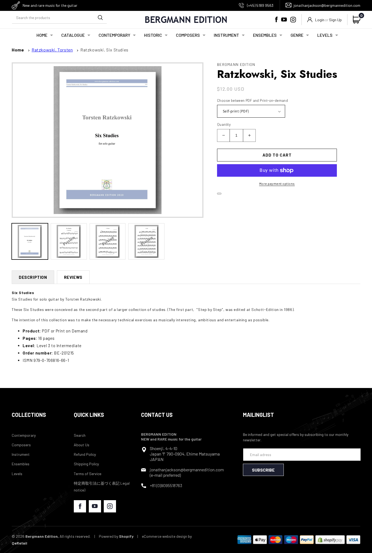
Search (80, 435)
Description (33, 277)
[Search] (100, 17)
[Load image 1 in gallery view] (30, 241)
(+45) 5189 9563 (260, 5)
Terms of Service (87, 473)
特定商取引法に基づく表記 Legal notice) (102, 486)
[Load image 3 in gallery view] (108, 241)
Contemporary (24, 435)
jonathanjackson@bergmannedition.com (327, 5)
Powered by (116, 536)
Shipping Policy (86, 464)
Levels (17, 473)
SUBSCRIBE (263, 469)
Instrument (21, 454)
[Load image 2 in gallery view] (69, 241)
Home (18, 49)
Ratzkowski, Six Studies (104, 49)
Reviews (73, 277)
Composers (21, 444)
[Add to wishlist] (219, 193)
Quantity (224, 124)
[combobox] (59, 17)
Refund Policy (85, 454)
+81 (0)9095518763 (166, 485)
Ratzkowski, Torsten (52, 49)
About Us (81, 444)
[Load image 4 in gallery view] (146, 241)
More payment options (277, 183)
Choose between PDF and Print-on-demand (252, 100)
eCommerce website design (164, 536)
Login (319, 19)
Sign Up (335, 19)
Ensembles (20, 464)
